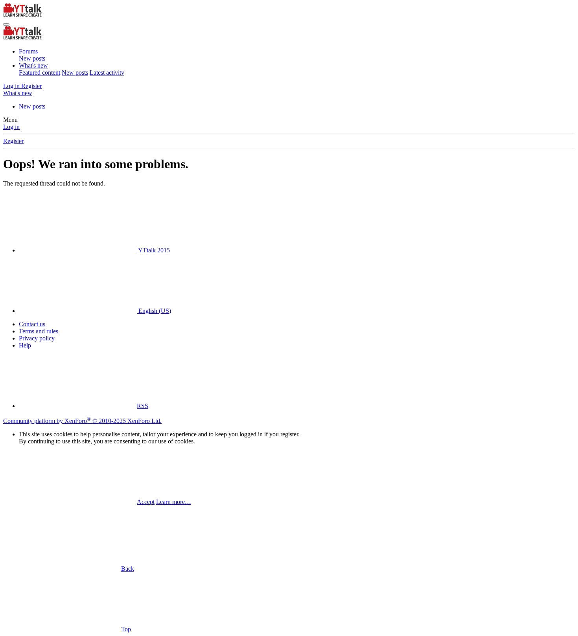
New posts (32, 58)
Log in (11, 126)
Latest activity (107, 72)
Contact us (32, 324)
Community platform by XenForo (82, 420)
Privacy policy (37, 338)
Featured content (39, 72)
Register (13, 141)
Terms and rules (38, 331)
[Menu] (6, 24)
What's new (33, 65)
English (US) (154, 310)
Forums (28, 51)
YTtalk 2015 (153, 250)
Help (25, 345)
